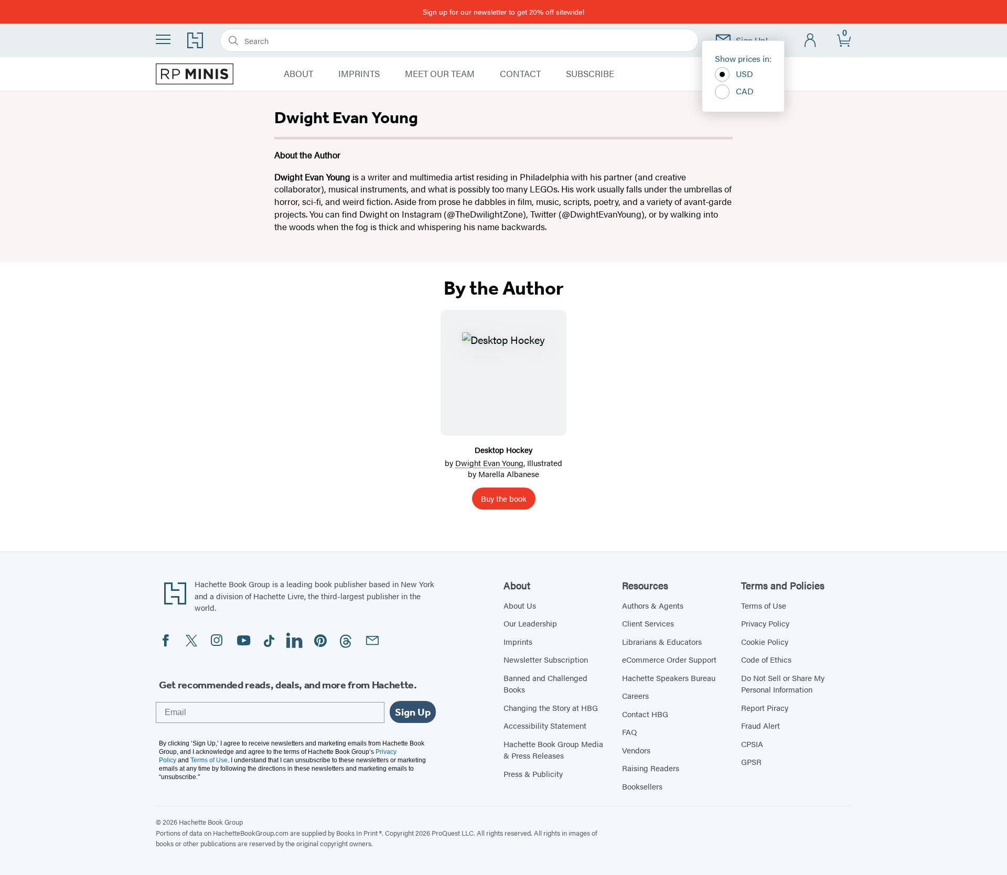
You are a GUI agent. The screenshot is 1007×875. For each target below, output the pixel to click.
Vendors (636, 749)
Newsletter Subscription (546, 659)
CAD (745, 91)
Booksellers (642, 786)
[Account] (810, 40)
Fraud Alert (760, 725)
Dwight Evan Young (489, 462)
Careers (635, 695)
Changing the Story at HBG (551, 707)
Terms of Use (763, 605)
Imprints (518, 641)
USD (744, 74)
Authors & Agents (652, 605)
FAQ (629, 731)
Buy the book (504, 498)
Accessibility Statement (545, 725)
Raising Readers (650, 767)
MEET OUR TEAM (440, 74)
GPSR (751, 761)
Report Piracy (764, 707)
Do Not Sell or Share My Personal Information (782, 683)
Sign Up (413, 712)
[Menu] (163, 39)
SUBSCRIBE (590, 74)
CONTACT (520, 74)
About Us (520, 605)
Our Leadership (530, 623)
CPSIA (752, 743)
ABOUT (298, 74)
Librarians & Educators (662, 641)
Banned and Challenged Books (545, 683)
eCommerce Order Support (669, 659)
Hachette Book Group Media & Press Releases (553, 749)
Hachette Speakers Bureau (668, 677)
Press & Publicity (533, 773)
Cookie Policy (764, 641)
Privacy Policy (765, 623)
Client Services (648, 623)
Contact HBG (645, 713)
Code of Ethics (766, 659)
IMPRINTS (359, 74)
